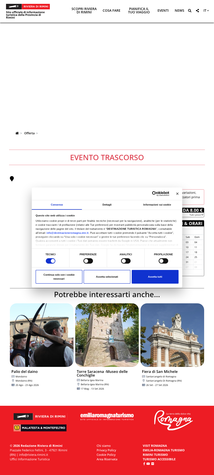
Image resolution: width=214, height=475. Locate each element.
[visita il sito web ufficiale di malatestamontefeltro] (40, 430)
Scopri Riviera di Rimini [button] (84, 10)
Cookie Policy (106, 455)
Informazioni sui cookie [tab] (157, 204)
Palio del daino (24, 371)
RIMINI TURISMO (155, 455)
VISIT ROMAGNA (155, 446)
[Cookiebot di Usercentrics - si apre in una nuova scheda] (154, 193)
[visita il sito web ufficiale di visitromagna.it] (173, 421)
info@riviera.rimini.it (33, 455)
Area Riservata (107, 459)
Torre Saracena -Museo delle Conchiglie (102, 373)
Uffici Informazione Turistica (30, 459)
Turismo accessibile (159, 459)
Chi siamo (104, 446)
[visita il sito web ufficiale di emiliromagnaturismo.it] (107, 417)
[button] (189, 11)
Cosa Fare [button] (111, 11)
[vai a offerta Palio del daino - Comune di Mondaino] (42, 335)
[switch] (88, 261)
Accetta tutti (155, 276)
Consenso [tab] (57, 204)
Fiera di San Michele (160, 371)
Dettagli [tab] (107, 204)
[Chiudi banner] (177, 194)
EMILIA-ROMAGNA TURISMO (164, 450)
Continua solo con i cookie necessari (59, 276)
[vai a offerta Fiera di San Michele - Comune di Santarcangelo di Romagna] (172, 335)
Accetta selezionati (107, 276)
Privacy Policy (106, 450)
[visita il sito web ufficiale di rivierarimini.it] (40, 414)
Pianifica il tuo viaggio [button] (139, 10)
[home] (17, 133)
